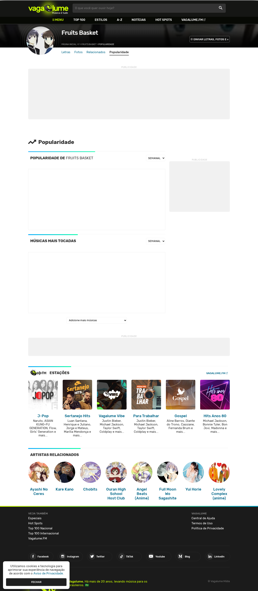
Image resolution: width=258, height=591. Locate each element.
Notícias (139, 20)
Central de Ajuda (203, 518)
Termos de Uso (202, 523)
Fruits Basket (79, 32)
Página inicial (69, 44)
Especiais (35, 518)
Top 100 (79, 20)
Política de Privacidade (207, 528)
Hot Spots (163, 20)
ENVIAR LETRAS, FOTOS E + (211, 39)
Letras (65, 52)
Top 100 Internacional (43, 533)
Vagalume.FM (192, 20)
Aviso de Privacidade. (48, 573)
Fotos (78, 52)
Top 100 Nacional (40, 528)
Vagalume (48, 8)
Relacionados (95, 52)
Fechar (36, 581)
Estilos (101, 20)
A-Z (119, 20)
